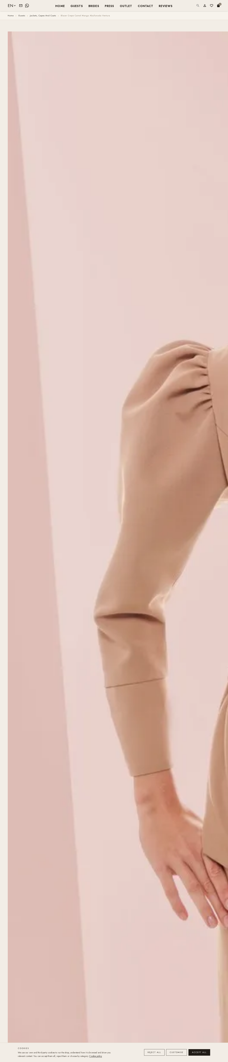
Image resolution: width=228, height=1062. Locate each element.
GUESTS (77, 6)
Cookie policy (95, 1056)
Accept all (199, 1052)
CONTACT (145, 6)
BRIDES (94, 6)
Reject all (154, 1052)
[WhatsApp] (27, 5)
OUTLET (126, 6)
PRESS (109, 6)
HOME (60, 6)
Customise (176, 1052)
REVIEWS (166, 6)
